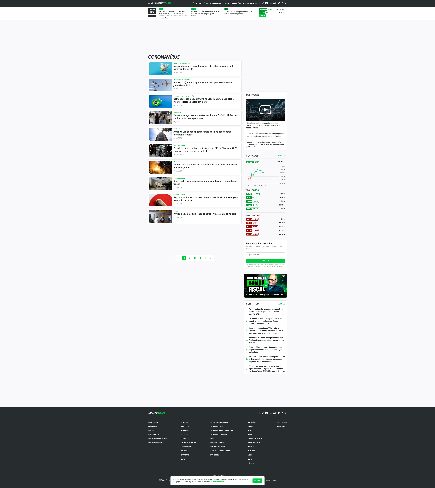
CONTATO (151, 430)
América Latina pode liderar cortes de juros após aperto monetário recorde (202, 133)
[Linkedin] (271, 3)
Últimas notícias (200, 3)
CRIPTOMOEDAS (254, 443)
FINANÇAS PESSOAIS (188, 443)
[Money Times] (163, 3)
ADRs (250, 455)
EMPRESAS (185, 430)
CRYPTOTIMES (282, 422)
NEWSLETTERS (215, 455)
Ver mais (281, 304)
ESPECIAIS (184, 459)
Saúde (175, 211)
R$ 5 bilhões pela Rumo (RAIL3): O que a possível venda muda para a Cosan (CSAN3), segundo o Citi (265, 321)
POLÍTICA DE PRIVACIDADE (157, 439)
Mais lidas (252, 304)
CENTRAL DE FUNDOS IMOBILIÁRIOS (222, 430)
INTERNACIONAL (186, 447)
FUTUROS (251, 451)
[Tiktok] (282, 3)
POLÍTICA (184, 451)
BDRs (250, 434)
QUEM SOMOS (153, 422)
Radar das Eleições (232, 3)
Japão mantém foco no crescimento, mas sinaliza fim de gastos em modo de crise (206, 199)
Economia (177, 112)
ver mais (152, 16)
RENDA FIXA (185, 439)
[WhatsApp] (274, 3)
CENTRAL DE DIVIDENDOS (218, 434)
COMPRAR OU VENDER (217, 443)
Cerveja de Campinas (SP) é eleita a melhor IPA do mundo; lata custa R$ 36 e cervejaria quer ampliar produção (266, 330)
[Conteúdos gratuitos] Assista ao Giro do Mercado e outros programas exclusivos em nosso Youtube (263, 125)
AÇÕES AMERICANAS (255, 439)
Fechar (257, 481)
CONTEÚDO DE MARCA (217, 447)
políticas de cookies (218, 482)
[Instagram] (263, 3)
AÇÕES (250, 426)
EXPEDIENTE (152, 426)
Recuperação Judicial (181, 79)
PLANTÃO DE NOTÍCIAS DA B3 (220, 451)
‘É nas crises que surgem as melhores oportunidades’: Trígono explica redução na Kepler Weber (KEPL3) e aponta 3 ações (267, 368)
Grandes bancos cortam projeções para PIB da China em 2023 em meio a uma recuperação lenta (205, 149)
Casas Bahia (215, 3)
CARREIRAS (185, 455)
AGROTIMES (281, 426)
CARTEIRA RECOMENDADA (219, 422)
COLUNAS (213, 439)
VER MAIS (281, 155)
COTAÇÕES (252, 422)
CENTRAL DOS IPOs (216, 426)
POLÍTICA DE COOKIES (155, 443)
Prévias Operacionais (181, 63)
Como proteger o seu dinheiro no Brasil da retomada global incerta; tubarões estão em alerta (203, 100)
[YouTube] (266, 3)
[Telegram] (278, 3)
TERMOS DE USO (153, 434)
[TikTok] (282, 413)
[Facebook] (259, 3)
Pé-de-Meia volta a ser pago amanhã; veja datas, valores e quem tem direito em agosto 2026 (266, 311)
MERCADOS (185, 426)
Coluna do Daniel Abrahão (183, 96)
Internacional (179, 145)
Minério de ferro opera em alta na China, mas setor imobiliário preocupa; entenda (205, 166)
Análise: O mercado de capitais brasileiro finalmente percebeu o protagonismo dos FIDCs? (266, 340)
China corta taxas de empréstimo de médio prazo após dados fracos (205, 182)
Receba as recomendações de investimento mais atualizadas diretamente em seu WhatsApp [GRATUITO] (265, 144)
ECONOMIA (185, 434)
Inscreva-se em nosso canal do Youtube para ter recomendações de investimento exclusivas (265, 135)
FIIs (249, 430)
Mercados (177, 162)
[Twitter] (285, 3)
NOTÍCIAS (184, 422)
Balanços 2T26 (250, 3)
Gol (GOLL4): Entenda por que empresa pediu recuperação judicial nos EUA (203, 84)
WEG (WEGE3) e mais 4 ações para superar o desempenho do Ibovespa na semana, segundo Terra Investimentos (267, 359)
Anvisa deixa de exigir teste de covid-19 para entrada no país (204, 214)
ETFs (250, 459)
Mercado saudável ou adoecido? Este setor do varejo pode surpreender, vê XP (203, 67)
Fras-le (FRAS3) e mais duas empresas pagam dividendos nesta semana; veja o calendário (266, 349)
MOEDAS (251, 447)
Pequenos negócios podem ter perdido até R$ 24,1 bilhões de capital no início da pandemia (205, 117)
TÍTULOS (251, 463)
